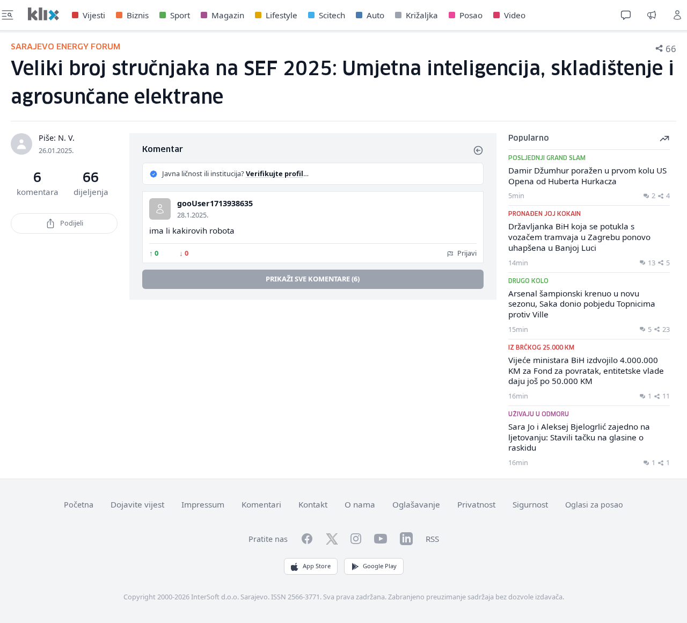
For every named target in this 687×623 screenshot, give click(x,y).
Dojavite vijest (137, 504)
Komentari (261, 504)
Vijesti (94, 15)
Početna (78, 504)
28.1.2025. (192, 215)
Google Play (380, 566)
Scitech (332, 15)
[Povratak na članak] (478, 150)
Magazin (227, 15)
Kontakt (312, 504)
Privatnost (476, 504)
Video (514, 15)
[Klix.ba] (43, 14)
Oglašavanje (416, 504)
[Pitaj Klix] (625, 15)
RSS (432, 538)
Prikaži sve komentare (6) (313, 279)
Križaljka (422, 15)
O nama (360, 504)
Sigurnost (530, 504)
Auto (375, 15)
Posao (471, 15)
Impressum (202, 504)
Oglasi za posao (594, 504)
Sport (180, 15)
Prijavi (466, 253)
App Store (317, 566)
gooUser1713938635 (215, 203)
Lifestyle (281, 15)
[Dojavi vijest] (651, 15)
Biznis (138, 15)
